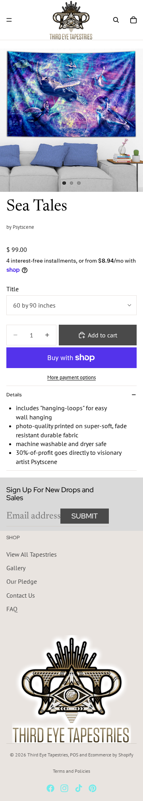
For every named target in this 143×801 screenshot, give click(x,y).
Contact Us (20, 595)
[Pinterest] (92, 788)
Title (12, 289)
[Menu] (9, 20)
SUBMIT (85, 515)
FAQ (11, 609)
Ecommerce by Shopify (110, 755)
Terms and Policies (71, 771)
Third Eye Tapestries (47, 755)
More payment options (71, 377)
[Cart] (133, 20)
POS (74, 755)
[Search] (116, 20)
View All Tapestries (31, 554)
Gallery (15, 568)
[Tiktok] (78, 788)
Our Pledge (21, 581)
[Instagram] (64, 788)
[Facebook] (50, 788)
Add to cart (102, 335)
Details (13, 395)
